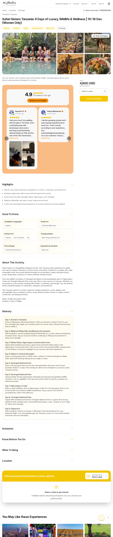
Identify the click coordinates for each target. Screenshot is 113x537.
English (8, 213)
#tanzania (50, 28)
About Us (84, 4)
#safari (6, 28)
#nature (16, 28)
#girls (26, 28)
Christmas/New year (49, 213)
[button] (6, 132)
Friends (8, 225)
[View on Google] (22, 112)
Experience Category (62, 4)
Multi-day (45, 237)
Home (4, 10)
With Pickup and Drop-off (51, 225)
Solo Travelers (19, 225)
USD (100, 4)
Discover (76, 4)
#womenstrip (37, 28)
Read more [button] (24, 138)
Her (28, 225)
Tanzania (12, 10)
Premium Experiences (13, 237)
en (92, 4)
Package (21, 10)
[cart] (108, 3)
